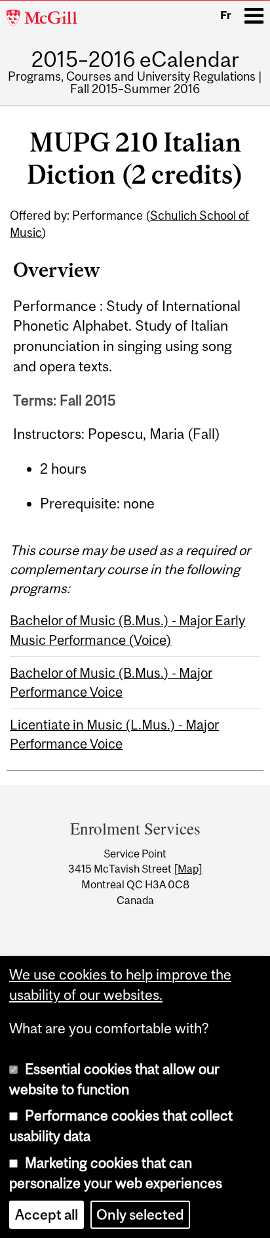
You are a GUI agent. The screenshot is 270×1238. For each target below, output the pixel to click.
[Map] (188, 869)
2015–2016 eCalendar (135, 60)
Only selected (140, 1215)
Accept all (46, 1215)
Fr (225, 15)
